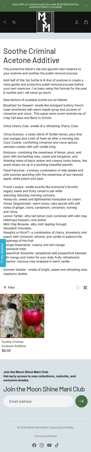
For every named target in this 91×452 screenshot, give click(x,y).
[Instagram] (41, 445)
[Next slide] (86, 5)
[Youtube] (49, 445)
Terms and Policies (45, 436)
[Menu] (5, 22)
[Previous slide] (4, 5)
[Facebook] (34, 445)
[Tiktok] (56, 445)
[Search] (14, 22)
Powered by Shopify (61, 427)
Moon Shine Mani (37, 427)
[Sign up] (81, 401)
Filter (11, 287)
